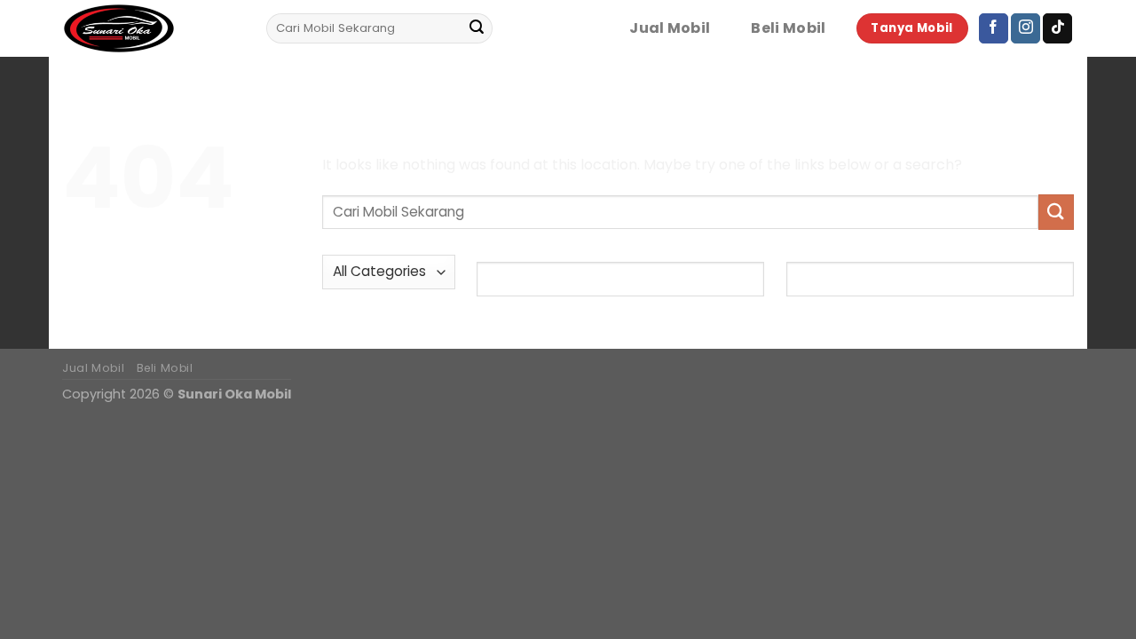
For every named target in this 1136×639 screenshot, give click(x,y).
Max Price (818, 246)
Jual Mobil (669, 28)
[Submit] (477, 28)
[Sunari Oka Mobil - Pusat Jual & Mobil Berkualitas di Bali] (151, 28)
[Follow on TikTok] (1057, 28)
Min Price (507, 246)
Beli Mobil (788, 28)
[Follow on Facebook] (993, 28)
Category (355, 239)
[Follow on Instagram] (1025, 28)
